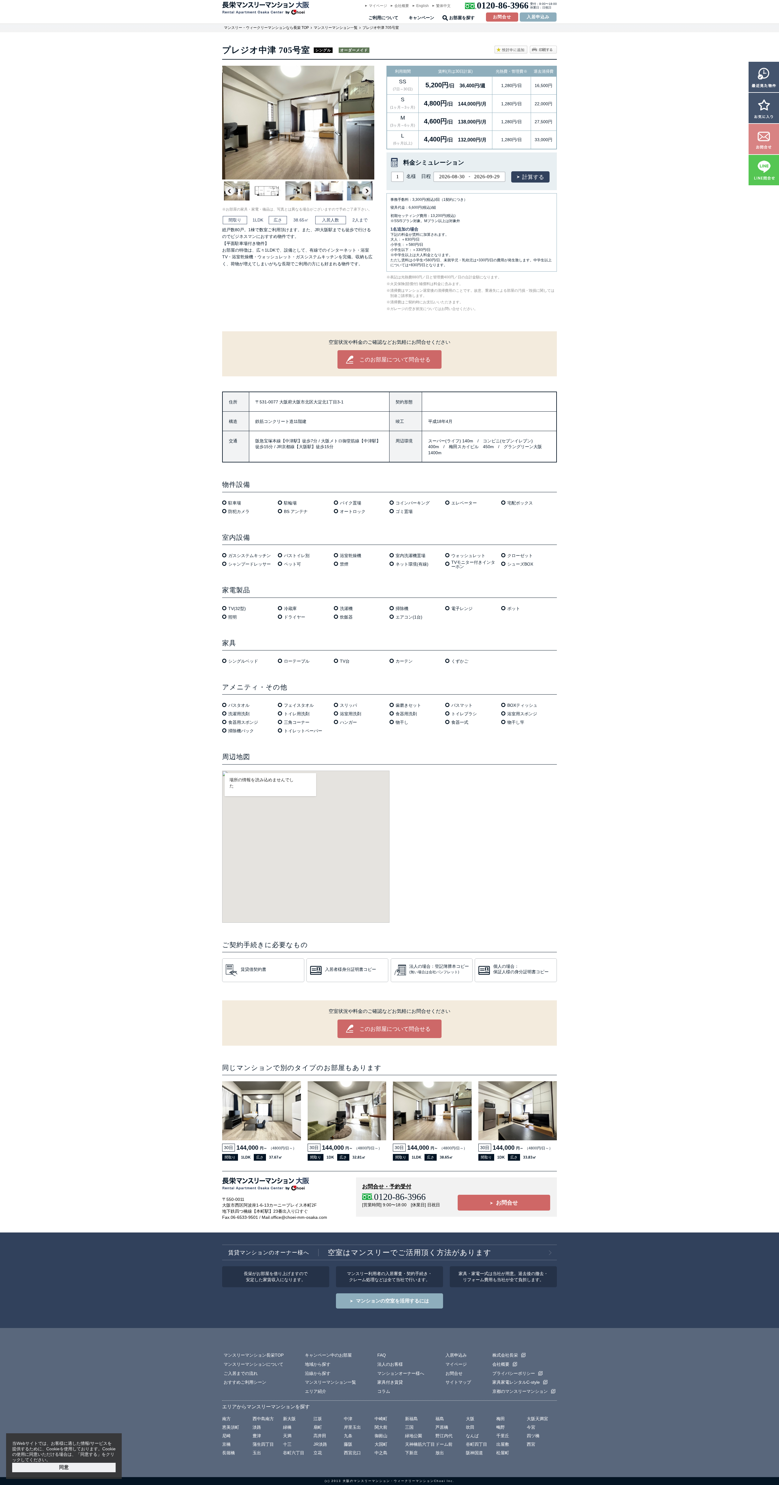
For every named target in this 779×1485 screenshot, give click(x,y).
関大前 (381, 1427)
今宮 (531, 1427)
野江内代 (443, 1435)
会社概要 (401, 6)
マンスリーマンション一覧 (336, 28)
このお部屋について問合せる (395, 360)
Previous (229, 191)
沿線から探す (317, 1373)
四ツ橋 (533, 1435)
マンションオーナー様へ (400, 1373)
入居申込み (538, 17)
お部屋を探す (462, 18)
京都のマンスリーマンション (520, 1391)
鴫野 (500, 1427)
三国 (409, 1427)
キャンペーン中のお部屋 (328, 1355)
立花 (317, 1452)
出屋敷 (502, 1444)
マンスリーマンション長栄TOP (254, 1355)
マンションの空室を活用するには (392, 1300)
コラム (383, 1391)
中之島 (381, 1452)
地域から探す (317, 1364)
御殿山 (381, 1435)
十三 (287, 1444)
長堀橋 (228, 1452)
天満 (287, 1435)
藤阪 (348, 1444)
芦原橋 (441, 1427)
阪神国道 (474, 1452)
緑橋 (287, 1427)
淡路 (257, 1427)
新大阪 (289, 1418)
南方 (226, 1418)
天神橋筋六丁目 (420, 1444)
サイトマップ (458, 1382)
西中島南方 (263, 1418)
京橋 (226, 1444)
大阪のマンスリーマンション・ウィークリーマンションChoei (394, 1481)
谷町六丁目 (293, 1452)
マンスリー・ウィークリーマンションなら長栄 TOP (266, 28)
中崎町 (381, 1418)
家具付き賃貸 (390, 1382)
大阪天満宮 (537, 1418)
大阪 (470, 1418)
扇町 (317, 1427)
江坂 (317, 1418)
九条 (348, 1435)
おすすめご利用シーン (245, 1382)
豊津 (257, 1435)
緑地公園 (413, 1435)
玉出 (257, 1452)
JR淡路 (320, 1444)
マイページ (378, 6)
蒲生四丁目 (263, 1444)
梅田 (500, 1418)
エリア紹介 (315, 1391)
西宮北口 (352, 1452)
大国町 (381, 1444)
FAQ (381, 1355)
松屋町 (502, 1452)
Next (366, 191)
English (422, 6)
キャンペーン (421, 18)
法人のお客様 (390, 1364)
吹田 (470, 1427)
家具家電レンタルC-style (516, 1382)
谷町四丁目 (476, 1444)
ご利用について (383, 18)
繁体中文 (443, 6)
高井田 (319, 1435)
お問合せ (502, 17)
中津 (348, 1418)
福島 (439, 1418)
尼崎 (226, 1435)
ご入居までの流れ (241, 1373)
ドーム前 (443, 1444)
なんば (472, 1435)
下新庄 (411, 1452)
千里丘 (502, 1435)
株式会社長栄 (505, 1355)
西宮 (531, 1444)
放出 (439, 1452)
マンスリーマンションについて (253, 1364)
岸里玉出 (352, 1427)
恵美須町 (230, 1427)
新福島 (411, 1418)
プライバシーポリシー (513, 1373)
